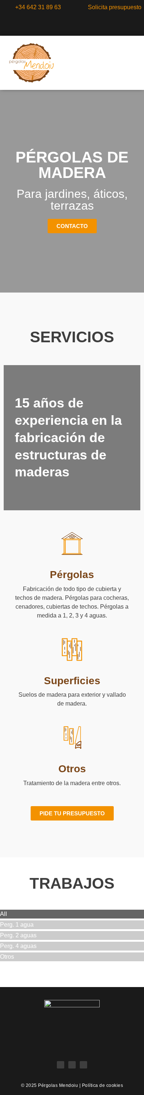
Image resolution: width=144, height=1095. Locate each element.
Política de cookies (102, 1085)
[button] (123, 63)
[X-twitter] (83, 28)
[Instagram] (60, 28)
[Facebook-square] (72, 28)
